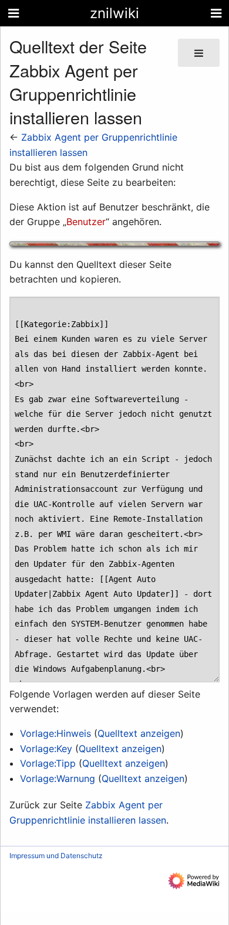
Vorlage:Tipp (48, 763)
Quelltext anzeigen (138, 733)
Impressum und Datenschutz (56, 855)
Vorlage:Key (46, 748)
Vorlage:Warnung (57, 778)
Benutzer (86, 221)
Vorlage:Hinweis (55, 733)
